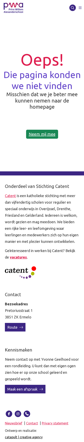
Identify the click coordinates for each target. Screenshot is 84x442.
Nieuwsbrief (13, 423)
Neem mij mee (42, 134)
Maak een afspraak (22, 389)
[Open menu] (80, 7)
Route (12, 327)
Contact (32, 423)
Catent (10, 196)
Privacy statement (55, 423)
